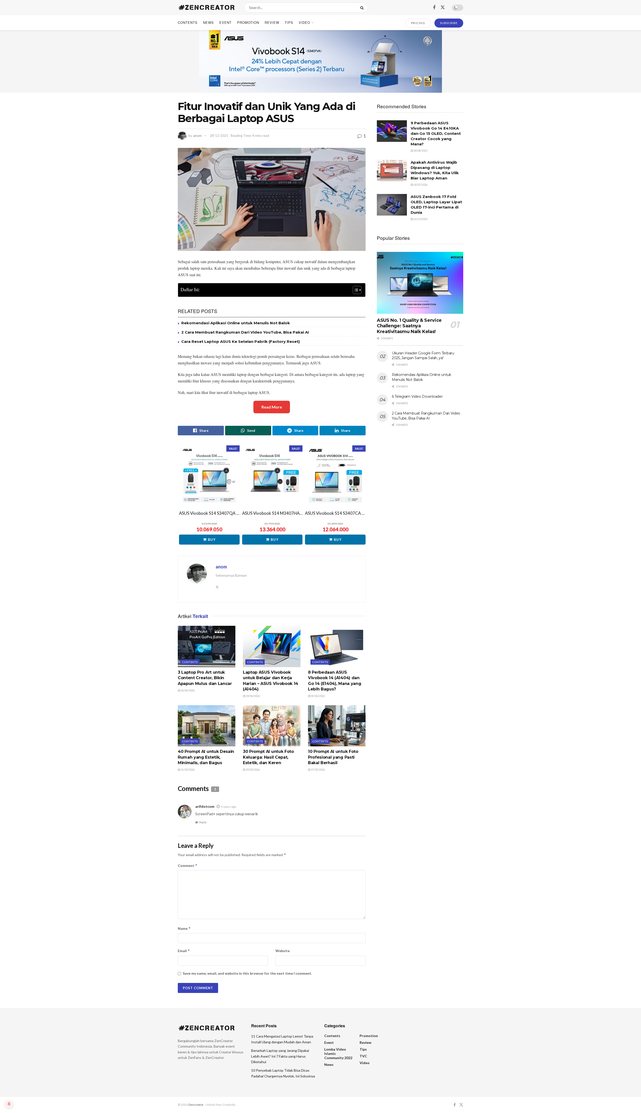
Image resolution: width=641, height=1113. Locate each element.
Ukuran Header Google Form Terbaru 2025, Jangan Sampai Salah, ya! (423, 355)
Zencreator (196, 1104)
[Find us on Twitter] (442, 7)
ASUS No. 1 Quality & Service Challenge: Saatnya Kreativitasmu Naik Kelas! (409, 326)
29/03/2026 (252, 769)
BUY (212, 539)
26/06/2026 (187, 690)
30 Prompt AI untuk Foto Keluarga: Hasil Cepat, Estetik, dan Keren (268, 757)
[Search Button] (363, 8)
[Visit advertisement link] (320, 61)
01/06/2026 (317, 695)
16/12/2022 (420, 219)
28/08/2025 (420, 150)
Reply (203, 822)
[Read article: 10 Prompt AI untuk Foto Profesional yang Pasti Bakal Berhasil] (337, 725)
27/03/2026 (317, 769)
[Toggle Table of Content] (354, 290)
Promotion (248, 22)
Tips (289, 22)
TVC (363, 1056)
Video (304, 22)
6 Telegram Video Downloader (417, 396)
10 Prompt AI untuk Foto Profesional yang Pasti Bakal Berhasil (333, 757)
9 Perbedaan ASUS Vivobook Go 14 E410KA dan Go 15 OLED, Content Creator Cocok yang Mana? (436, 133)
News (208, 22)
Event (225, 22)
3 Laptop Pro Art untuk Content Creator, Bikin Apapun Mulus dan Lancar (205, 678)
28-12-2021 (219, 136)
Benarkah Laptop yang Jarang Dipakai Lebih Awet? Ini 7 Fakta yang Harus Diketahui (280, 1056)
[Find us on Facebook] (434, 7)
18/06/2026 (252, 695)
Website (282, 951)
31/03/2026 (187, 769)
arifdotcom (204, 806)
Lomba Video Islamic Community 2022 (338, 1053)
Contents (188, 22)
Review (272, 22)
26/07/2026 (420, 184)
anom (197, 136)
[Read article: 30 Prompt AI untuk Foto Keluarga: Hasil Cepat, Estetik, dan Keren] (271, 725)
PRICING (418, 23)
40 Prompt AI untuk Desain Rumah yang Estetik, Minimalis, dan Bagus (206, 757)
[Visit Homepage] (206, 8)
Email (184, 950)
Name (184, 928)
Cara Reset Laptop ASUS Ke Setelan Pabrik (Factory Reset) (240, 341)
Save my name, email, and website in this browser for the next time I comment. (247, 973)
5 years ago (228, 806)
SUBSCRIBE (449, 23)
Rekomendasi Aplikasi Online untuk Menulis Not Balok (235, 323)
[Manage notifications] (9, 1104)
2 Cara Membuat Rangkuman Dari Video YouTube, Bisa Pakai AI (245, 332)
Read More (271, 406)
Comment (188, 865)
